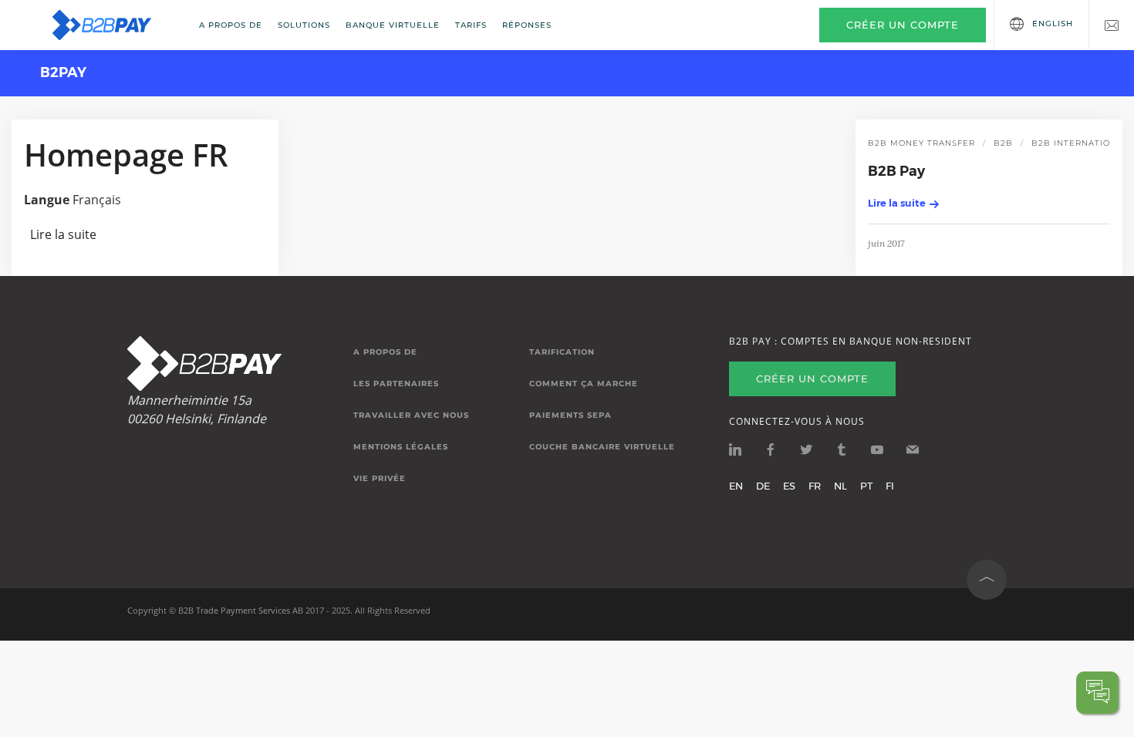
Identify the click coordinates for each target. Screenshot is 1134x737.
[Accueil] (111, 25)
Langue (46, 199)
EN (736, 486)
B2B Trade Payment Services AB (240, 610)
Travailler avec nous (411, 415)
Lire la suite (63, 234)
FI (890, 486)
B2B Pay (896, 171)
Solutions (304, 25)
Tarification (562, 352)
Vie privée (379, 478)
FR (814, 486)
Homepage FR (126, 154)
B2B (1003, 143)
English (1052, 24)
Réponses (527, 25)
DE (763, 486)
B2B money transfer (921, 143)
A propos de (230, 25)
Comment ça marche (583, 384)
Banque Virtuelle (393, 25)
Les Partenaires (396, 384)
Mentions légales (400, 447)
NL (840, 486)
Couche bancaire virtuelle (602, 447)
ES (789, 486)
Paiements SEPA (570, 415)
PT (866, 486)
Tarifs (471, 25)
